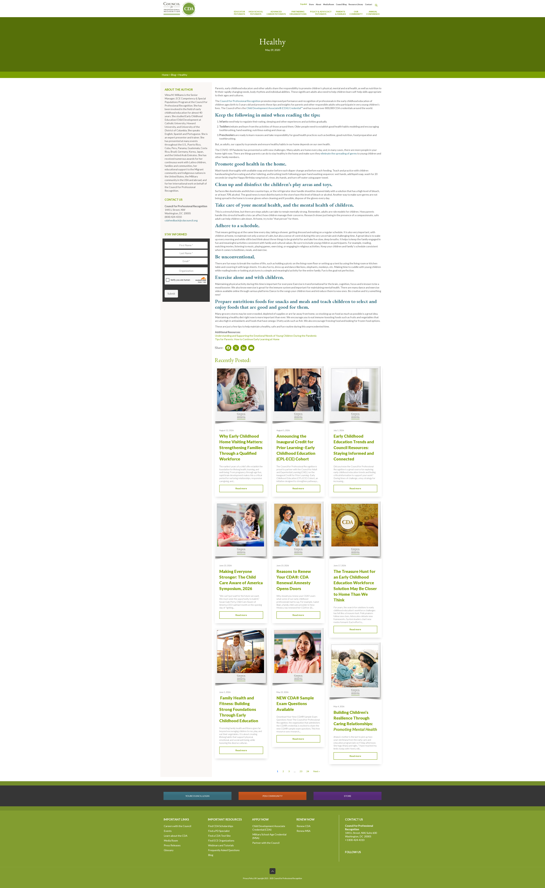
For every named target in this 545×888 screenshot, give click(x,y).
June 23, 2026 (225, 565)
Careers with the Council (177, 826)
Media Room (328, 4)
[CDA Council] (180, 8)
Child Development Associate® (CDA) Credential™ (274, 108)
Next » (316, 771)
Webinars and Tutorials (221, 845)
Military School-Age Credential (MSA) (269, 836)
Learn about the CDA (175, 835)
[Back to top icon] (272, 871)
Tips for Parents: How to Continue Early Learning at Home (247, 339)
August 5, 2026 (283, 430)
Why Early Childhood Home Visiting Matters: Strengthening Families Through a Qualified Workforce (241, 447)
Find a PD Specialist (219, 830)
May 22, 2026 (282, 692)
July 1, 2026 (339, 430)
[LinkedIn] (243, 347)
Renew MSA (303, 830)
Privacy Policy (248, 878)
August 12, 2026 (226, 430)
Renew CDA (303, 826)
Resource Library (356, 4)
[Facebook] (227, 347)
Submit (171, 293)
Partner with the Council (265, 842)
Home (165, 74)
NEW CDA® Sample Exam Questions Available (295, 703)
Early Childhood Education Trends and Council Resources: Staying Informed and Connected (354, 447)
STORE (347, 796)
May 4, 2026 (339, 706)
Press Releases (172, 845)
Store (311, 4)
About (318, 4)
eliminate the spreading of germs (339, 153)
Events (168, 830)
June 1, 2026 (224, 692)
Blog (173, 74)
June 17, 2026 (340, 565)
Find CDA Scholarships (220, 826)
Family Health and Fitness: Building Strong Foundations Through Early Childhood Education (238, 709)
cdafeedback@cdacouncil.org (181, 220)
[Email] (250, 347)
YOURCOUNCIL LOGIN (197, 796)
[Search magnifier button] (377, 5)
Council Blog (341, 4)
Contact (368, 4)
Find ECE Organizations (221, 840)
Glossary (168, 850)
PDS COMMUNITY (272, 796)
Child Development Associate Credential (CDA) (268, 827)
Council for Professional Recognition (240, 101)
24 (307, 771)
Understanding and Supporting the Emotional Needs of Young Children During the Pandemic (266, 335)
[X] (235, 347)
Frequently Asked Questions (224, 850)
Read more (241, 488)
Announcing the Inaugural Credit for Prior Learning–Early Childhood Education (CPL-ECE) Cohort (295, 447)
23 (301, 771)
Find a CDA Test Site (219, 835)
